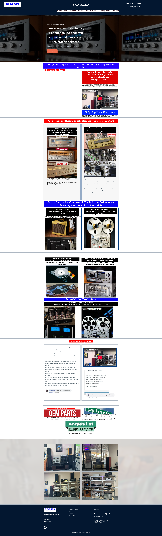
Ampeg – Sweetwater (63, 217)
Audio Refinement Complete (63, 181)
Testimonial (72, 515)
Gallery (72, 11)
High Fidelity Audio (51, 183)
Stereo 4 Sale (83, 11)
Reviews (93, 11)
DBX (48, 182)
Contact (115, 11)
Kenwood (49, 179)
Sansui (67, 178)
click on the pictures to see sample (65, 419)
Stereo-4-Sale (72, 518)
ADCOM (67, 179)
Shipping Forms (104, 11)
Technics (62, 262)
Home (59, 11)
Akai (91, 263)
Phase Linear (62, 182)
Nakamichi (96, 265)
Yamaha (63, 178)
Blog (65, 11)
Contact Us (71, 513)
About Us (71, 511)
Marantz (54, 178)
